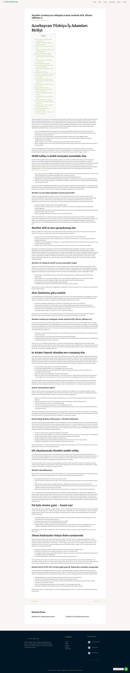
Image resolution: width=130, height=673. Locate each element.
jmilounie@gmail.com (96, 641)
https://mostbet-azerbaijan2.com (40, 170)
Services (67, 647)
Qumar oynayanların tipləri (43, 63)
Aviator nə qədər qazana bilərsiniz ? (45, 84)
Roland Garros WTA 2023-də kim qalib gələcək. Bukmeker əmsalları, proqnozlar (44, 80)
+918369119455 (95, 647)
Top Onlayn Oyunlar (41, 110)
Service (105, 2)
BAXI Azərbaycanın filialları (42, 108)
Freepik (97, 660)
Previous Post (34, 601)
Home (94, 2)
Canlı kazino (39, 86)
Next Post (97, 601)
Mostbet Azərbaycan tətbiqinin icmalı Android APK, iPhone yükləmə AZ (45, 56)
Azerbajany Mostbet (37, 20)
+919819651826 (95, 652)
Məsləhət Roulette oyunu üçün (44, 100)
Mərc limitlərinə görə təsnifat (43, 53)
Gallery (118, 2)
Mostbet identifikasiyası (42, 72)
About (99, 2)
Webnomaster (78, 670)
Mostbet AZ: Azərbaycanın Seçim (43, 616)
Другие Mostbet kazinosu (42, 87)
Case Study (112, 2)
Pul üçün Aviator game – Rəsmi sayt (45, 74)
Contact (125, 2)
